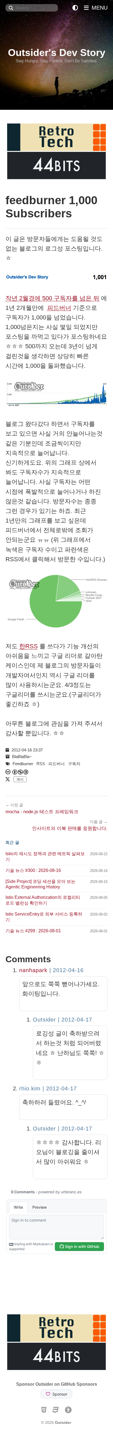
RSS (40, 763)
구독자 (74, 763)
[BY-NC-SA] (20, 772)
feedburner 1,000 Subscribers (51, 207)
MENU (99, 8)
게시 (20, 779)
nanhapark (33, 970)
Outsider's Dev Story (56, 52)
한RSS (28, 646)
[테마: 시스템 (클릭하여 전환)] (75, 8)
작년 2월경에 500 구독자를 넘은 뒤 (52, 298)
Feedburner (23, 763)
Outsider (63, 1422)
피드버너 (59, 307)
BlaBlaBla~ (22, 756)
